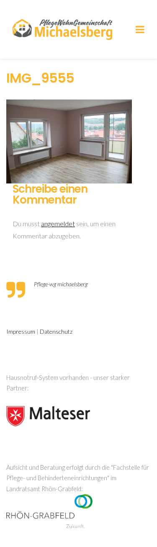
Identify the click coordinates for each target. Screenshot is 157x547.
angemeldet (58, 224)
